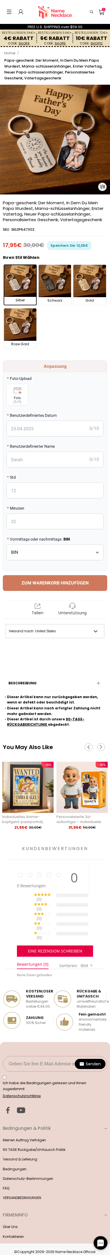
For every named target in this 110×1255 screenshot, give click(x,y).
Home (10, 53)
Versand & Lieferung (20, 1139)
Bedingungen (15, 1149)
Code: (18, 43)
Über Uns (10, 1207)
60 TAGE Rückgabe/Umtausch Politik (34, 1130)
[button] (9, 11)
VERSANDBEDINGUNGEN (22, 1178)
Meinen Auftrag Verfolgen (24, 1120)
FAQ (6, 1168)
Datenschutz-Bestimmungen (28, 1159)
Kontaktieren (13, 1216)
